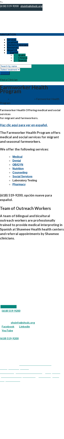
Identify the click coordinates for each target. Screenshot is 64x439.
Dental (16, 160)
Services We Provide (22, 98)
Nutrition (18, 168)
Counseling (19, 172)
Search (4, 73)
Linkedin (24, 326)
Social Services (22, 176)
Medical (17, 156)
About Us (12, 50)
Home (3, 98)
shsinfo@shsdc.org (23, 322)
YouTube (7, 330)
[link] (8, 307)
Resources (13, 47)
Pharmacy (19, 184)
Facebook (8, 326)
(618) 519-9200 (11, 310)
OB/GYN (17, 164)
